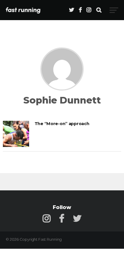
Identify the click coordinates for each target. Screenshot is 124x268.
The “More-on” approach (62, 123)
